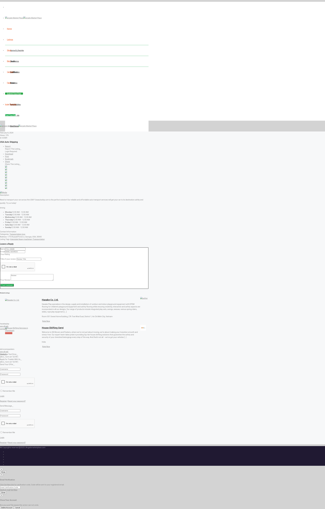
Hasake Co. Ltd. (50, 299)
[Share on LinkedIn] (6, 172)
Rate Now (46, 321)
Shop (9, 50)
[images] (3, 192)
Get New (14, 490)
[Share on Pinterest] (6, 180)
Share (7, 162)
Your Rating (5, 254)
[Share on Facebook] (6, 167)
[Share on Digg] (6, 175)
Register (13, 104)
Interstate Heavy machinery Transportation (27, 239)
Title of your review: (8, 259)
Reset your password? (17, 401)
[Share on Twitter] (6, 169)
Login (2, 396)
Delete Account (7, 508)
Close (3, 472)
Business (13, 83)
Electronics (14, 61)
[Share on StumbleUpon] (6, 186)
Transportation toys (17, 234)
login (7, 104)
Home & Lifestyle (17, 50)
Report (8, 146)
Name (2, 249)
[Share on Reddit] (6, 177)
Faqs (9, 83)
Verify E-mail (5, 490)
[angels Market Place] (23, 18)
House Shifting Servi (53, 327)
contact (10, 72)
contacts (3, 329)
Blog (9, 61)
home (9, 29)
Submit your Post (14, 94)
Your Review (5, 280)
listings (10, 40)
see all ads (4, 326)
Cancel (17, 508)
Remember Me (9, 391)
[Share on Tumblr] (6, 183)
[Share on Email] (6, 188)
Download (9, 154)
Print (7, 157)
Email (2, 252)
